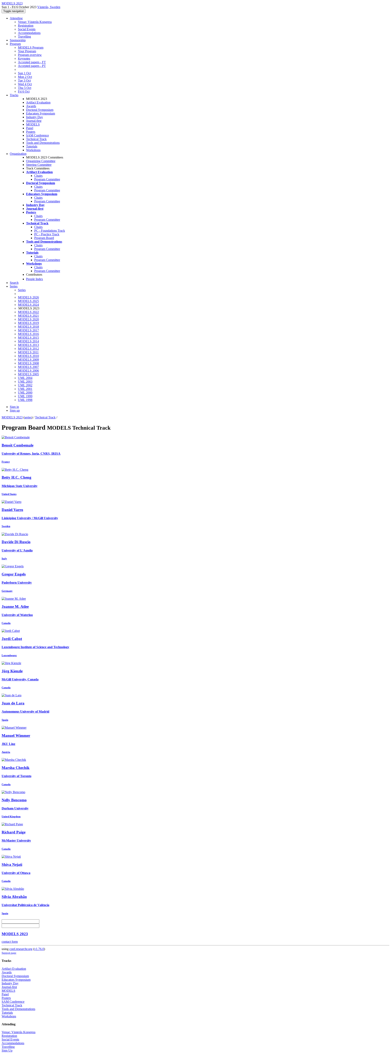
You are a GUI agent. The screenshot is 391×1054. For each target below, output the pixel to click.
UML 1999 (25, 396)
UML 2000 (25, 392)
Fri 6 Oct (24, 91)
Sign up (15, 410)
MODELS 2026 (28, 297)
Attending (16, 18)
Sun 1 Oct (24, 73)
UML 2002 (25, 385)
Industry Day (34, 117)
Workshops (33, 150)
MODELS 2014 (28, 341)
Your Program (27, 51)
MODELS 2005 (28, 374)
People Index (34, 279)
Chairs (38, 175)
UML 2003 (25, 381)
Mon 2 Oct (25, 77)
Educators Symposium (40, 113)
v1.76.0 (39, 949)
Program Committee (47, 179)
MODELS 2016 (28, 334)
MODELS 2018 (28, 326)
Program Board (44, 238)
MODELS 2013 (28, 345)
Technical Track (36, 139)
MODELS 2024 (28, 304)
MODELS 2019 (28, 323)
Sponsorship (18, 40)
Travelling (24, 36)
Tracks (14, 95)
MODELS (33, 124)
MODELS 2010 (28, 356)
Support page (9, 952)
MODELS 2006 (28, 370)
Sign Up (7, 1050)
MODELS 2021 (28, 315)
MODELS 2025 (28, 301)
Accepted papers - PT (32, 66)
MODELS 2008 (28, 363)
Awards (31, 106)
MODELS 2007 (28, 367)
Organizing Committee (40, 161)
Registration (25, 25)
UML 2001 (25, 389)
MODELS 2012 (28, 348)
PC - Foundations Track (49, 230)
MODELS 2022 (28, 312)
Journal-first (33, 120)
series (28, 417)
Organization (18, 153)
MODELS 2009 (28, 359)
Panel (29, 128)
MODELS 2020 (28, 319)
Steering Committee (39, 164)
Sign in (14, 406)
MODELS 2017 (28, 330)
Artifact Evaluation (38, 102)
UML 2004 (25, 378)
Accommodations (29, 33)
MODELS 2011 (28, 352)
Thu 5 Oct (24, 88)
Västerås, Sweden (48, 7)
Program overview (30, 55)
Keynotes (24, 58)
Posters (30, 131)
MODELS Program (30, 47)
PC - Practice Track (46, 234)
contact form (10, 941)
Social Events (26, 29)
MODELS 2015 (28, 337)
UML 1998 (25, 400)
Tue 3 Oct (24, 80)
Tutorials (31, 146)
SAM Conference (37, 135)
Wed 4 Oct (25, 84)
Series (22, 290)
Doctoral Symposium (39, 109)
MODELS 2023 (12, 417)
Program (15, 44)
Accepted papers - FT (32, 62)
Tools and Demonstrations (43, 142)
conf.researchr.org (20, 949)
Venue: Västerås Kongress (35, 22)
